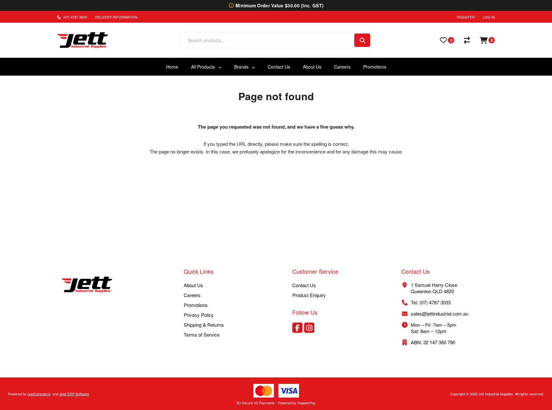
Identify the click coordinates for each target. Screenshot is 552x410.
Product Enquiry (309, 295)
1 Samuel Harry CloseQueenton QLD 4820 (434, 287)
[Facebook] (297, 328)
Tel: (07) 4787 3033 (431, 302)
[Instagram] (309, 328)
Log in (489, 16)
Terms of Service (201, 334)
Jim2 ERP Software (74, 393)
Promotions (196, 305)
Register (466, 16)
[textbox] (267, 40)
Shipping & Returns (204, 324)
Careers (192, 295)
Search (362, 40)
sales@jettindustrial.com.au (439, 313)
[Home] (86, 285)
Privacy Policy (199, 314)
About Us (193, 285)
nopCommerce (38, 393)
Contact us (304, 285)
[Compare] (467, 40)
